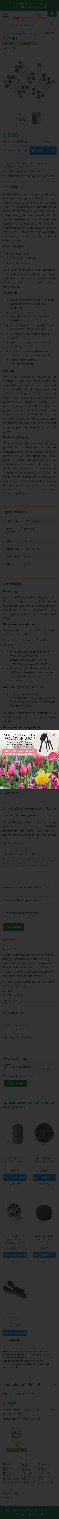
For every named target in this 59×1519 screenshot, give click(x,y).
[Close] (54, 734)
